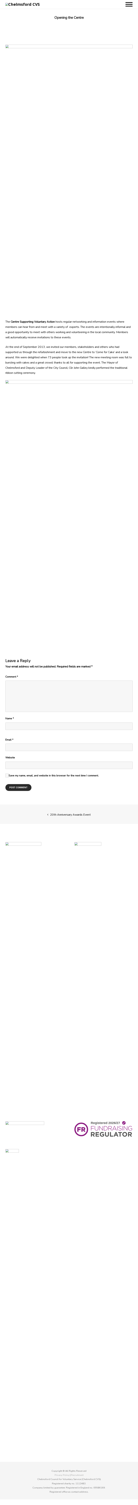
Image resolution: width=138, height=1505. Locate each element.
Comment (11, 676)
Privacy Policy (62, 1475)
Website (10, 757)
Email (9, 739)
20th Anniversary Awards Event (70, 815)
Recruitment (77, 1475)
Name (9, 718)
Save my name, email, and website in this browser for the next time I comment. (54, 775)
